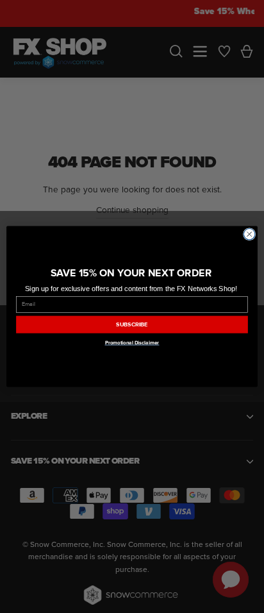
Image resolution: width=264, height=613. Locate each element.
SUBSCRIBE (132, 324)
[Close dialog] (249, 234)
